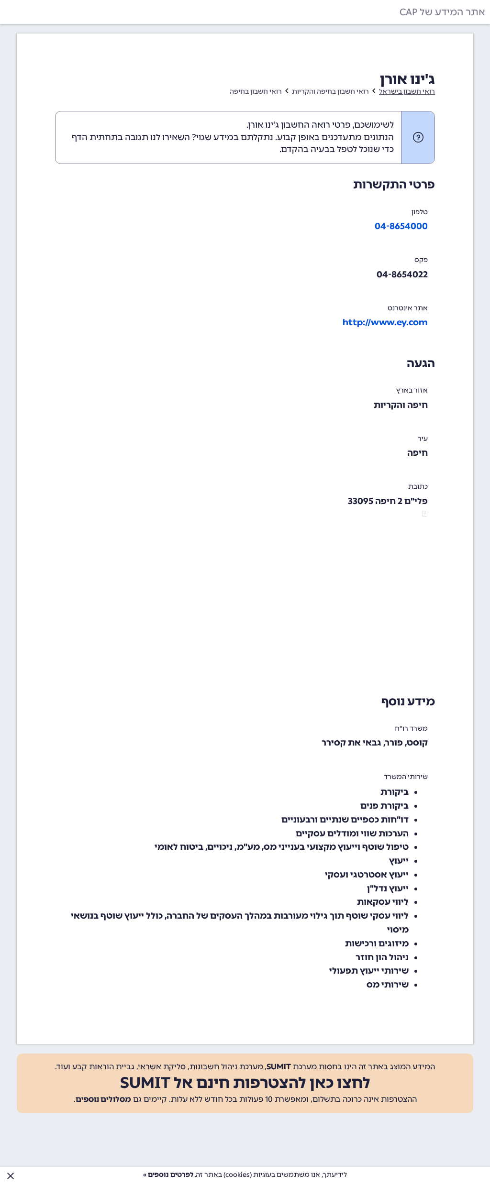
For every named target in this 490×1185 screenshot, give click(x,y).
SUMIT (279, 1066)
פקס (421, 260)
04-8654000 (401, 226)
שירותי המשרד (406, 777)
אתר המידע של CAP (442, 12)
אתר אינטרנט (408, 308)
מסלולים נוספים (103, 1099)
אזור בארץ (412, 390)
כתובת (418, 487)
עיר (423, 439)
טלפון (420, 212)
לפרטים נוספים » (168, 1175)
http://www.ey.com (385, 322)
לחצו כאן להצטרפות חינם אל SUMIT (245, 1083)
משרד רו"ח (411, 728)
